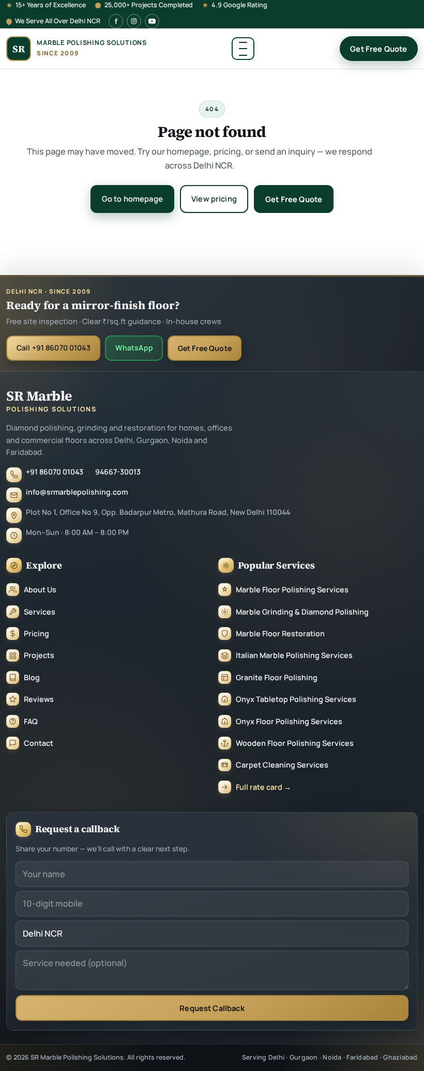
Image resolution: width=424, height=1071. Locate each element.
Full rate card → (263, 787)
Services (39, 612)
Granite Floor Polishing (276, 677)
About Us (40, 589)
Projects (39, 655)
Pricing (36, 633)
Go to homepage (132, 198)
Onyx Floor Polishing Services (289, 721)
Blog (32, 677)
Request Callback (211, 1008)
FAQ (31, 721)
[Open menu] (243, 48)
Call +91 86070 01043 (53, 348)
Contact (38, 743)
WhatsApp (134, 348)
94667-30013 (118, 472)
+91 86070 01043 (54, 472)
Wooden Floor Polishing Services (295, 743)
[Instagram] (134, 21)
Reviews (39, 699)
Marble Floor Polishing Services (292, 589)
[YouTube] (152, 21)
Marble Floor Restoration (280, 633)
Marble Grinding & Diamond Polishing (302, 612)
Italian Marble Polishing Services (294, 655)
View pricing (214, 198)
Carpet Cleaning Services (282, 765)
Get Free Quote (378, 48)
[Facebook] (116, 21)
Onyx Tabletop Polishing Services (296, 699)
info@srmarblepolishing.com (77, 492)
